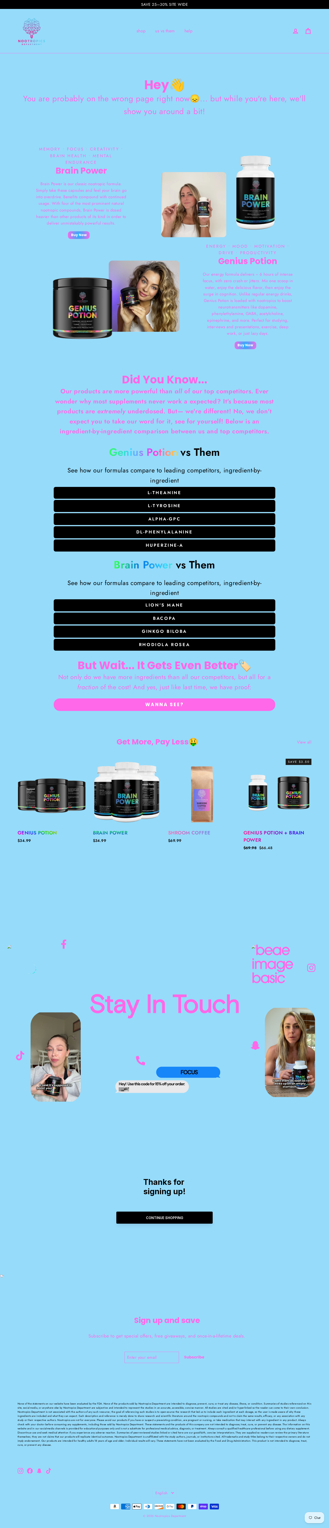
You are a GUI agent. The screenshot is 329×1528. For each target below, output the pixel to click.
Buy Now (79, 234)
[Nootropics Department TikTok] (20, 1055)
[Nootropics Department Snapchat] (255, 1045)
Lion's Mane (164, 605)
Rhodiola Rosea (164, 644)
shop (141, 31)
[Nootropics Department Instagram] (311, 969)
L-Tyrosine (164, 506)
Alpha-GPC (164, 519)
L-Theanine (165, 493)
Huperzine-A (165, 545)
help (188, 31)
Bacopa (164, 618)
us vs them (165, 31)
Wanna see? (164, 704)
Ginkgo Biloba (164, 631)
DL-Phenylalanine (164, 532)
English (161, 1493)
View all (304, 742)
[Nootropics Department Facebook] (63, 946)
